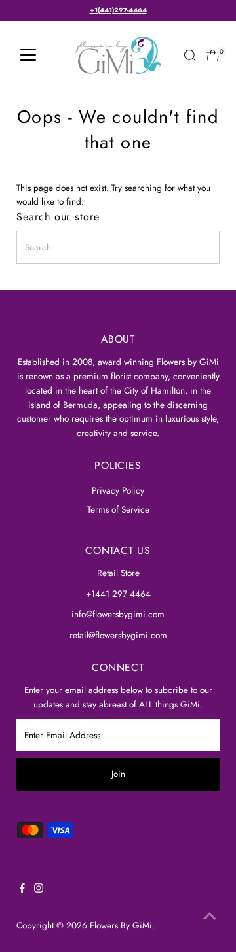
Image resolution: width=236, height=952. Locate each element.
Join (118, 773)
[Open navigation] (28, 55)
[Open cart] (213, 55)
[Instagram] (39, 889)
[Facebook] (22, 889)
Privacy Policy (118, 490)
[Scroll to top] (210, 916)
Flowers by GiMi (121, 925)
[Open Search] (190, 55)
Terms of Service (118, 509)
